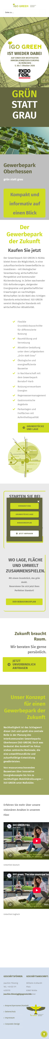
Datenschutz (10, 1011)
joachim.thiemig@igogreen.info (17, 994)
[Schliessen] (38, 501)
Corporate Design (12, 1024)
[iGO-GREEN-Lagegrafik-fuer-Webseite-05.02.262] (24, 436)
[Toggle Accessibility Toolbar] (44, 1034)
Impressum (10, 1018)
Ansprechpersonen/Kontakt (13, 1005)
